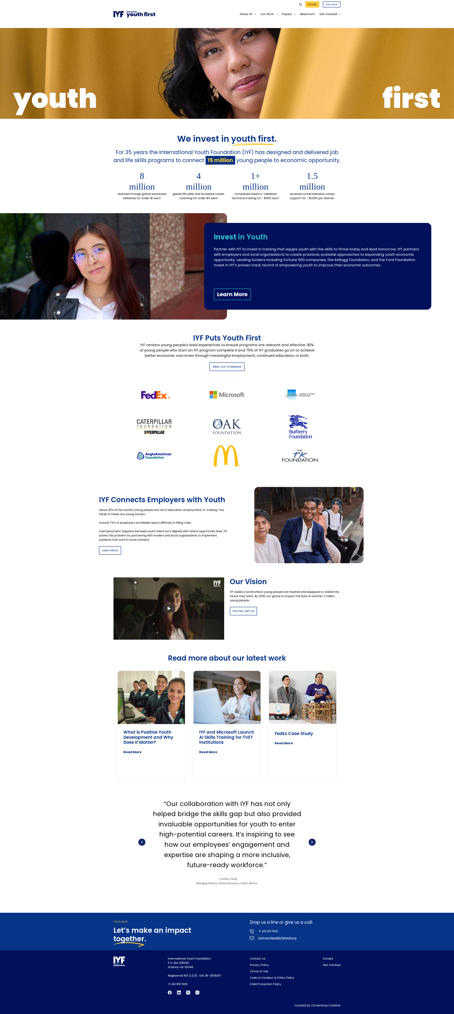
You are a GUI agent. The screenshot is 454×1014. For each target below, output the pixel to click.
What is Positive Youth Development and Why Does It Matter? (148, 737)
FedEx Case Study (294, 733)
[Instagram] (197, 992)
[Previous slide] (141, 842)
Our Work (267, 14)
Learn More (232, 294)
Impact (287, 14)
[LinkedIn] (179, 992)
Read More (132, 752)
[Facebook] (170, 992)
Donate (312, 4)
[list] (227, 842)
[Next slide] (312, 842)
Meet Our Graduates (227, 367)
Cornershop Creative (325, 1005)
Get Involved (328, 14)
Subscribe (331, 4)
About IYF (246, 14)
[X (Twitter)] (188, 992)
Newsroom (307, 14)
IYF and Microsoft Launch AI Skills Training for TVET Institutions (226, 737)
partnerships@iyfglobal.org (277, 938)
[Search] (300, 4)
